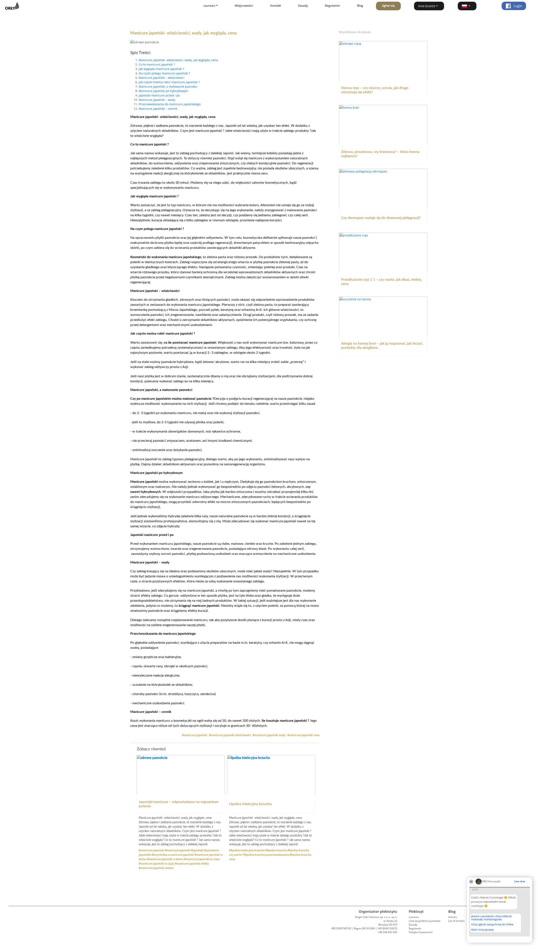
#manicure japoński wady (269, 735)
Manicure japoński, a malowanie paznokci (168, 86)
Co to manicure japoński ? (157, 64)
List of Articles (456, 921)
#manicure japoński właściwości (230, 735)
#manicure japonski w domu (165, 859)
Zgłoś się (388, 6)
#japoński (197, 850)
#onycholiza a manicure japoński (173, 854)
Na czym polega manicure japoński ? (164, 73)
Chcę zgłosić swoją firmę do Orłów (492, 924)
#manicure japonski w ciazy (202, 859)
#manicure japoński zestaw (156, 868)
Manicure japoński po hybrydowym (163, 91)
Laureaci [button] (209, 6)
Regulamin (332, 6)
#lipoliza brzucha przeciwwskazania (266, 854)
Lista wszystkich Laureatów (424, 921)
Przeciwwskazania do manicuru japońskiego (169, 104)
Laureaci (414, 917)
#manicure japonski (152, 850)
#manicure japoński (195, 735)
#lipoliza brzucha (276, 850)
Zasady (303, 6)
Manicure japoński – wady (157, 100)
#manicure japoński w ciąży (157, 863)
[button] (467, 6)
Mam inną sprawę (482, 929)
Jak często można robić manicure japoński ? (169, 82)
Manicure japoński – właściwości (161, 78)
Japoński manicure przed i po (159, 95)
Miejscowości (244, 6)
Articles (452, 917)
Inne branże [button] (426, 6)
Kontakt (275, 6)
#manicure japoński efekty (192, 863)
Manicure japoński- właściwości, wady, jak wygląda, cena (178, 60)
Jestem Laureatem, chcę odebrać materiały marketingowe (491, 917)
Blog (360, 6)
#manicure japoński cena (303, 735)
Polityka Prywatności (421, 932)
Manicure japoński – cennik (158, 109)
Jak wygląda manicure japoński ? (161, 69)
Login (517, 6)
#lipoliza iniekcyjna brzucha (247, 850)
